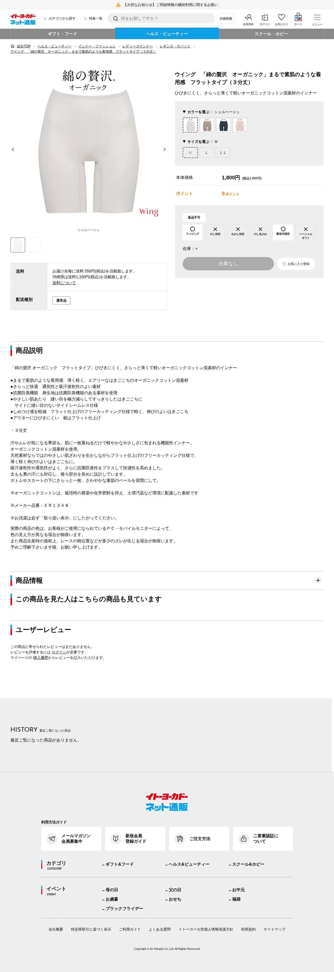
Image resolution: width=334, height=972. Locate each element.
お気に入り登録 (298, 264)
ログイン (265, 24)
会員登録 (248, 24)
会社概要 (56, 929)
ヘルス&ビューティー (189, 864)
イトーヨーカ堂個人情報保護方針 (205, 929)
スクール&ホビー (248, 864)
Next (167, 149)
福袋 (236, 899)
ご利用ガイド (130, 929)
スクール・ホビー (271, 34)
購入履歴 (40, 657)
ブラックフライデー (124, 908)
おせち (175, 899)
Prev (10, 149)
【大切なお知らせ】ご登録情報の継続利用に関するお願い (170, 5)
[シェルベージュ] (88, 144)
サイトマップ (274, 929)
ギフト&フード (120, 864)
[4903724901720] (33, 245)
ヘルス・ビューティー (167, 34)
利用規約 (248, 929)
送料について (64, 283)
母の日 (112, 890)
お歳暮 (112, 899)
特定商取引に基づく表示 (91, 929)
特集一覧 (96, 18)
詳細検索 (226, 18)
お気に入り (281, 24)
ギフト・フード (62, 34)
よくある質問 (160, 929)
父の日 (175, 890)
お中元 (238, 890)
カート (298, 24)
